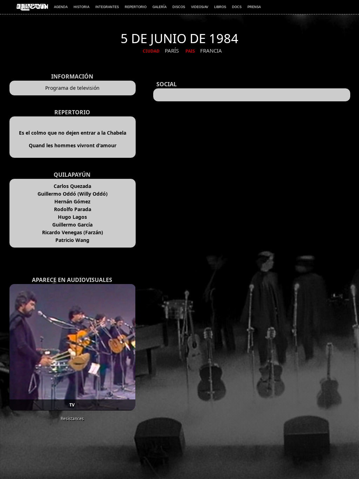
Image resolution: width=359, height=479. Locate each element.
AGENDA (61, 7)
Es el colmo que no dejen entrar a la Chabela (72, 132)
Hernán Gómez (72, 201)
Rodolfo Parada (72, 209)
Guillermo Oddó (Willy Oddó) (73, 193)
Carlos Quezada (72, 186)
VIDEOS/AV (199, 7)
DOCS (237, 7)
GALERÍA (160, 7)
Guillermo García (72, 224)
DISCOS (178, 7)
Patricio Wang (72, 240)
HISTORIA (81, 7)
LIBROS (220, 7)
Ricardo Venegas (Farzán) (72, 232)
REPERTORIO (136, 7)
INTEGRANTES (107, 7)
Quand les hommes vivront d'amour (72, 145)
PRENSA (254, 7)
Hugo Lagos (72, 217)
